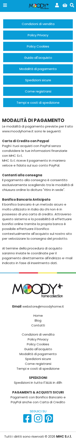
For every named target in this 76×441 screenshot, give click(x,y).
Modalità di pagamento (38, 354)
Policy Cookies (38, 344)
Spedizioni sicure (38, 359)
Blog (38, 320)
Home (38, 315)
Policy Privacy (38, 339)
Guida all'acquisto (38, 349)
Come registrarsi (38, 363)
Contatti (38, 325)
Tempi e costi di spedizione (38, 368)
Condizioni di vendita (38, 334)
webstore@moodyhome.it (43, 306)
